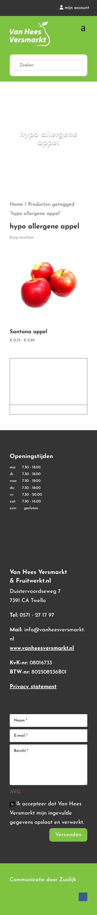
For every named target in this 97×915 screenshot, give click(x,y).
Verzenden (68, 835)
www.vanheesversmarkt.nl (42, 648)
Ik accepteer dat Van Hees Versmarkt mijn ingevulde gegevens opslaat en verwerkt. (47, 813)
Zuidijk (67, 880)
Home (16, 204)
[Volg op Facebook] (83, 897)
